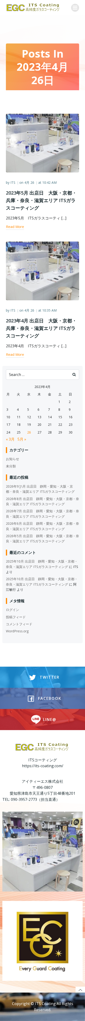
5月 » (21, 439)
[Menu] (75, 8)
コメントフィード (19, 624)
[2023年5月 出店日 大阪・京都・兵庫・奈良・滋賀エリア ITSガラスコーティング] (42, 142)
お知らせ (12, 459)
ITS (12, 182)
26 (29, 432)
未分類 (11, 466)
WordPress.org (17, 631)
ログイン (12, 609)
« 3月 (10, 439)
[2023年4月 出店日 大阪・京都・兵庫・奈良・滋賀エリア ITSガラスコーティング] (42, 270)
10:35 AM (49, 310)
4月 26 (29, 182)
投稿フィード (16, 617)
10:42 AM (49, 182)
